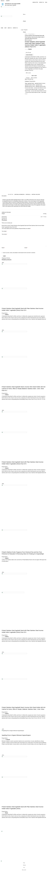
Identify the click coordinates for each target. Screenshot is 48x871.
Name (3, 247)
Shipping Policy (4, 853)
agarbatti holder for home (40, 83)
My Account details (29, 856)
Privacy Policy (4, 849)
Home (26, 34)
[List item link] (12, 841)
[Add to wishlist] (3, 322)
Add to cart (34, 75)
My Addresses (28, 853)
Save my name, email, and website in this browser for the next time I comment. (19, 252)
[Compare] (3, 306)
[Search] (24, 26)
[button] (3, 325)
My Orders (27, 851)
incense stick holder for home (40, 87)
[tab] (10, 194)
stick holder (43, 92)
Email (26, 247)
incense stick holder (29, 87)
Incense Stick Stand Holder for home (38, 90)
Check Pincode (29, 54)
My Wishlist (27, 858)
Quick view (3, 328)
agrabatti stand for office (40, 86)
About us (27, 833)
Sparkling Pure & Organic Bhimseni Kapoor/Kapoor (16, 735)
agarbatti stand (39, 84)
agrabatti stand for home (30, 86)
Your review (4, 234)
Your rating (4, 231)
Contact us (27, 835)
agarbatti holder (31, 83)
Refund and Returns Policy (6, 851)
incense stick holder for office (32, 89)
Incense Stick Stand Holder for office (33, 92)
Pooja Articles (31, 34)
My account (27, 849)
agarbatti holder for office (30, 84)
